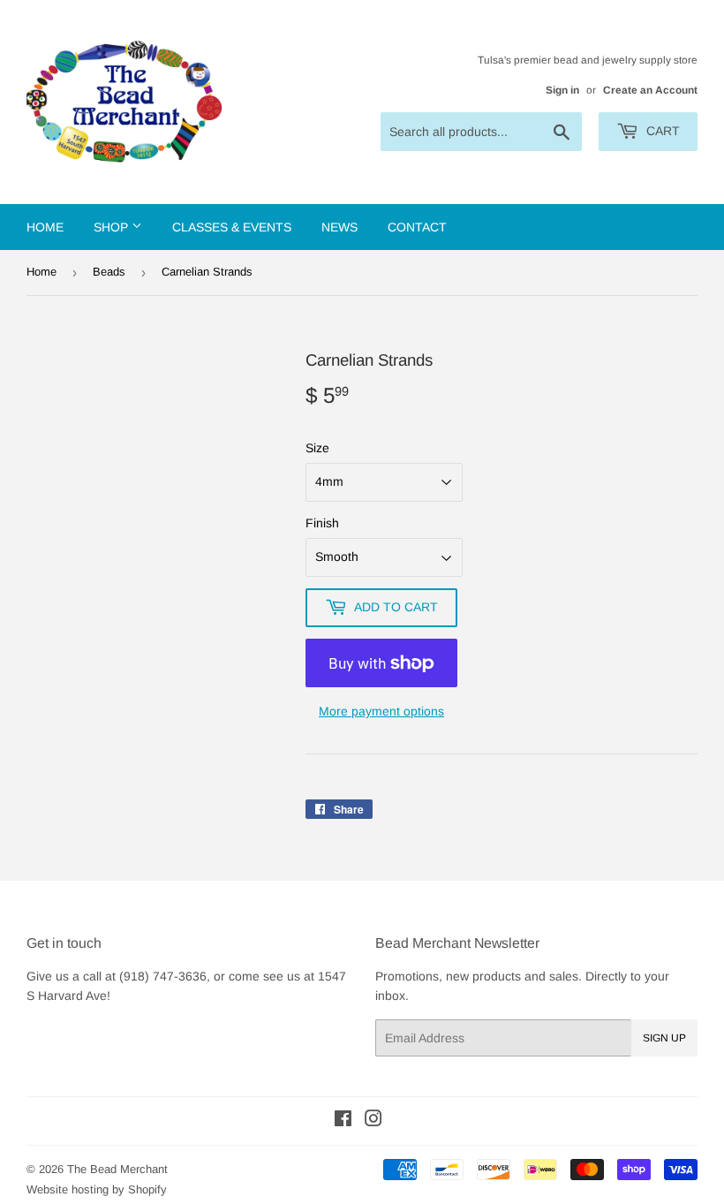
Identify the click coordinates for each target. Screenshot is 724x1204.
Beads (109, 271)
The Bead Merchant (117, 1169)
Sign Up (664, 1038)
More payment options (381, 711)
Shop (113, 227)
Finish (322, 523)
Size (317, 448)
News (339, 227)
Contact (417, 227)
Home (45, 227)
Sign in (562, 90)
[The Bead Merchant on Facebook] (343, 1121)
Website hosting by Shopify (96, 1189)
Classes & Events (231, 227)
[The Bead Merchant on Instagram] (373, 1121)
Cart (661, 131)
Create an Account (650, 90)
